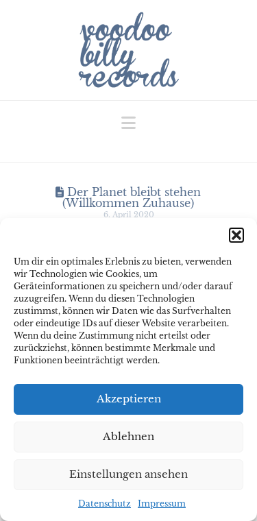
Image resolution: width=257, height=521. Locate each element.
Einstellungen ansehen (128, 474)
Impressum (162, 503)
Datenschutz (104, 503)
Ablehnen (128, 436)
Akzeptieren (129, 398)
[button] (236, 235)
